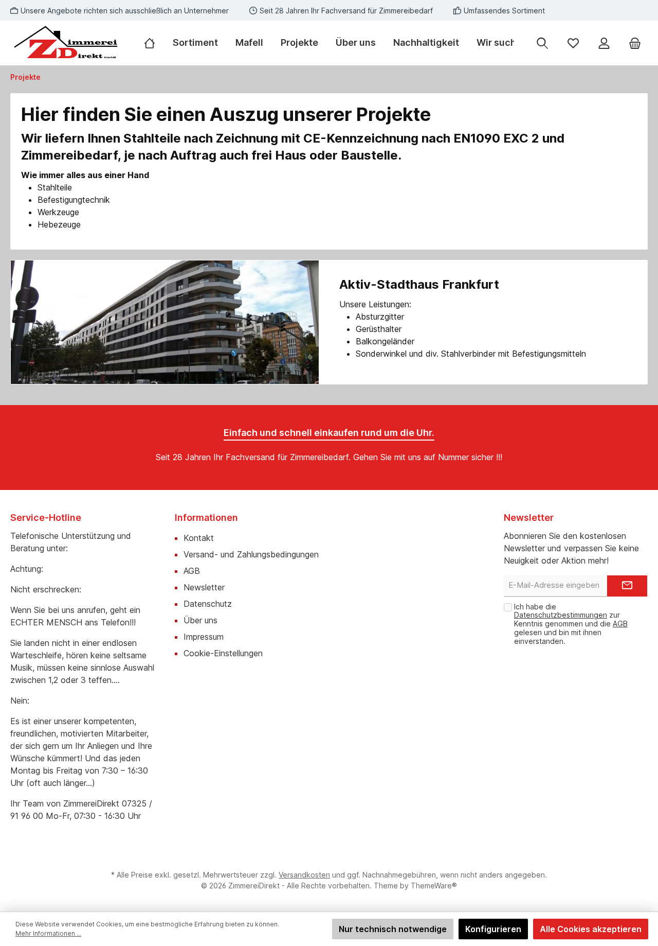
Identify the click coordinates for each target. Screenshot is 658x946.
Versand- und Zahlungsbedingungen (251, 554)
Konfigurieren (493, 929)
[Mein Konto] (604, 43)
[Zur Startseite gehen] (66, 43)
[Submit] (627, 586)
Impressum (204, 637)
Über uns (200, 620)
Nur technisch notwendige (393, 929)
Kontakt (199, 538)
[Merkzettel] (573, 43)
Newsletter (204, 587)
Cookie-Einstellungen (223, 653)
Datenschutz (208, 604)
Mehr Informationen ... (48, 933)
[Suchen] (542, 43)
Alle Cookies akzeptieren (591, 929)
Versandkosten (304, 874)
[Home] (154, 42)
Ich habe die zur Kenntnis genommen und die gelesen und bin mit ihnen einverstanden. (571, 623)
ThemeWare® (434, 885)
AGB (192, 571)
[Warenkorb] (635, 43)
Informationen (206, 517)
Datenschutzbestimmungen (560, 614)
